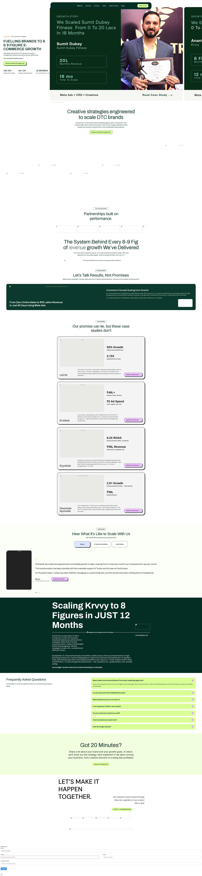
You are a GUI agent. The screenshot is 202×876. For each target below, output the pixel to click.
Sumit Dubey (120, 544)
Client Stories (113, 6)
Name (2, 848)
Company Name (5, 861)
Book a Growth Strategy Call (15, 63)
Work (104, 6)
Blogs (123, 6)
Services (88, 6)
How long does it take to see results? (143, 706)
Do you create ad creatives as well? (143, 713)
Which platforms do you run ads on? (143, 699)
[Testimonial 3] (39, 592)
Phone (2, 854)
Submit (3, 868)
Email (104, 854)
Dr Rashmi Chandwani (101, 544)
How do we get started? (143, 727)
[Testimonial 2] (38, 592)
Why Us (79, 6)
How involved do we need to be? (143, 720)
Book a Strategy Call (101, 764)
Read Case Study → (59, 579)
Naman (82, 544)
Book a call (142, 6)
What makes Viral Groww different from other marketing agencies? (143, 680)
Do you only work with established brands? (143, 693)
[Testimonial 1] (36, 592)
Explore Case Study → (133, 374)
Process (96, 6)
